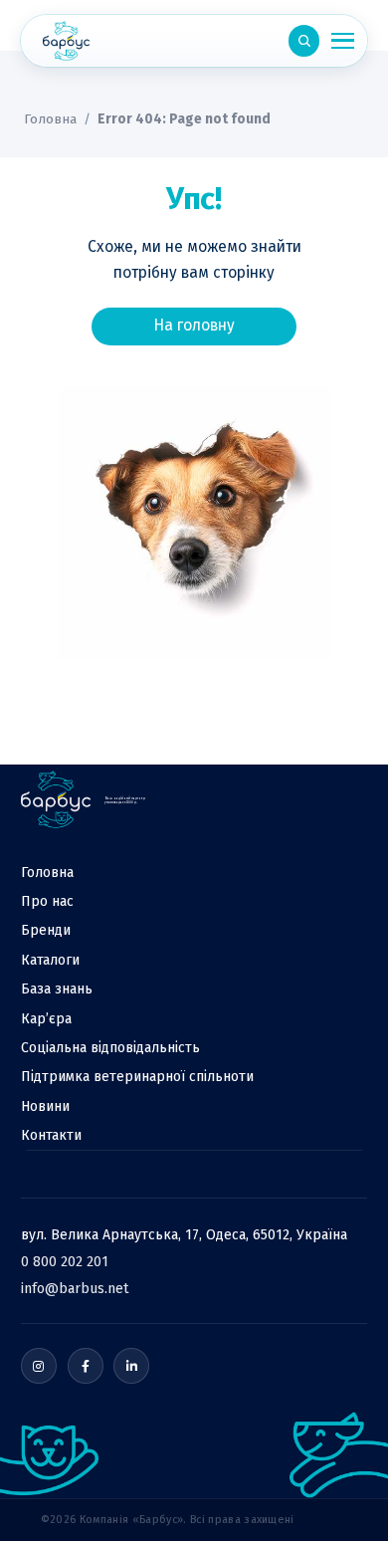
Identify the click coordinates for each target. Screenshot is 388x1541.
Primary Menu (342, 40)
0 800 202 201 (64, 1261)
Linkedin (131, 1366)
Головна (50, 118)
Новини (45, 1106)
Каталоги (50, 960)
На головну (194, 325)
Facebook (85, 1366)
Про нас (47, 901)
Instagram (39, 1366)
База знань (57, 989)
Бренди (46, 930)
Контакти (51, 1135)
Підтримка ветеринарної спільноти (137, 1076)
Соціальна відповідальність (110, 1047)
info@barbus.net (74, 1288)
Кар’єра (46, 1018)
